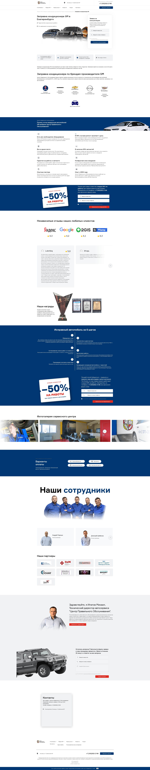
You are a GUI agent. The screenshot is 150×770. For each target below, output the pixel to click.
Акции (71, 7)
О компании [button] (40, 7)
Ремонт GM (39, 11)
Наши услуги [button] (56, 7)
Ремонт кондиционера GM (67, 11)
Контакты (78, 7)
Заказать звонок (106, 7)
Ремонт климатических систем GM (52, 11)
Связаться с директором (77, 624)
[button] (110, 265)
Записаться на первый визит (103, 401)
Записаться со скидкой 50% (99, 207)
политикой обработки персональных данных (99, 39)
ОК (97, 768)
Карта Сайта (60, 744)
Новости (64, 7)
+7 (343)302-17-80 (105, 3)
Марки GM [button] (48, 7)
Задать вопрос (102, 676)
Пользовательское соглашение (73, 744)
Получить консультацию (99, 42)
